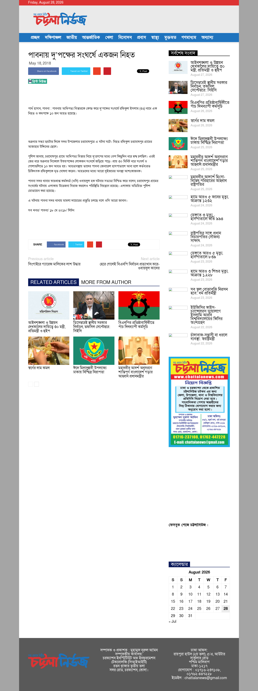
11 (199, 594)
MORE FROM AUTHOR (106, 282)
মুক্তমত (170, 37)
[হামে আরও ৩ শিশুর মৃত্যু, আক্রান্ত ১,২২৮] (178, 276)
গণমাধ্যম (189, 37)
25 (199, 608)
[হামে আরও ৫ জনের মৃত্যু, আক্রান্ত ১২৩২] (178, 201)
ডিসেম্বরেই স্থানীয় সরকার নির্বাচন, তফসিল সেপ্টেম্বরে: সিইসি (91, 327)
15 (173, 601)
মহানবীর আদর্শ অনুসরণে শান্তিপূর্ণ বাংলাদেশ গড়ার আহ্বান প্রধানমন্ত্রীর (135, 372)
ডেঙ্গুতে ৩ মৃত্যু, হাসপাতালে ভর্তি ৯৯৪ (207, 217)
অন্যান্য (207, 37)
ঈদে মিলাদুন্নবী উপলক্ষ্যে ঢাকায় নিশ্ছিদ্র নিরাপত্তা (90, 370)
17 (190, 601)
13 (218, 594)
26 (208, 608)
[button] (225, 37)
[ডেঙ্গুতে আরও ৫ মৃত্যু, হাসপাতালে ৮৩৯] (178, 258)
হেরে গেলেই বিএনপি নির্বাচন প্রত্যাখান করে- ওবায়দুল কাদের (130, 266)
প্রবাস (141, 37)
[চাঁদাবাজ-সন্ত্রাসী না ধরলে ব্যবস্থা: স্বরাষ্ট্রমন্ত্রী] (178, 340)
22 (173, 608)
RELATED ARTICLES (53, 282)
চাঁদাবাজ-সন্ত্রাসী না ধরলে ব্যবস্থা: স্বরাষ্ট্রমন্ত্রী (209, 337)
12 (208, 594)
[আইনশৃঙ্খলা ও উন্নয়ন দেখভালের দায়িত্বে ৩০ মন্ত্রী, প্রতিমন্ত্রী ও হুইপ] (48, 305)
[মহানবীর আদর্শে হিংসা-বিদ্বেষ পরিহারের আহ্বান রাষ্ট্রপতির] (178, 181)
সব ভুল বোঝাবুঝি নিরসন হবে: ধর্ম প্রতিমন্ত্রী (209, 291)
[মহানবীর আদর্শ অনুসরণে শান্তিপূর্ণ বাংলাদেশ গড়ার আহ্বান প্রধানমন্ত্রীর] (139, 351)
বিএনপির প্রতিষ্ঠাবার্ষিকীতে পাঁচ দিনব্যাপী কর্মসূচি (136, 324)
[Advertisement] (97, 96)
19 (208, 601)
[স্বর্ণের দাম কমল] (48, 351)
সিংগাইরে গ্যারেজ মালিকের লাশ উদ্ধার (54, 264)
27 (218, 608)
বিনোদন (125, 37)
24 (190, 608)
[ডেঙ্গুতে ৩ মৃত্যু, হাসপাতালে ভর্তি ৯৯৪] (178, 220)
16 (181, 601)
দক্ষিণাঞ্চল (53, 37)
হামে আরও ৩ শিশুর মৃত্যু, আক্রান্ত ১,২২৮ (209, 273)
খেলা (109, 37)
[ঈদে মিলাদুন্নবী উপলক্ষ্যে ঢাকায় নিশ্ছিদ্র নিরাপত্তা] (93, 351)
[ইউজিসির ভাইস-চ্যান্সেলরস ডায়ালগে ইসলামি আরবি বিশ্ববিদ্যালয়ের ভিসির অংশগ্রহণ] (178, 312)
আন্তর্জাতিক (91, 37)
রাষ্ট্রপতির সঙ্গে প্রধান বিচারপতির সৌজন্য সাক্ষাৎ (206, 237)
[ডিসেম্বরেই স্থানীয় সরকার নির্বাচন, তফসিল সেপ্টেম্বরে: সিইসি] (93, 305)
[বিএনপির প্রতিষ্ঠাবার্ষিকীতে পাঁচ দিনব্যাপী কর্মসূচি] (139, 305)
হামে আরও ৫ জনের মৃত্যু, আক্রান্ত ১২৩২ (210, 199)
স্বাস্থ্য (155, 37)
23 (181, 608)
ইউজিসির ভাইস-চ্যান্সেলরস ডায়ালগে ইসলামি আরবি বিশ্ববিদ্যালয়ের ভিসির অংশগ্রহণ (206, 315)
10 (190, 594)
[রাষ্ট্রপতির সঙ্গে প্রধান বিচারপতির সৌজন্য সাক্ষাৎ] (178, 238)
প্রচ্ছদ (35, 37)
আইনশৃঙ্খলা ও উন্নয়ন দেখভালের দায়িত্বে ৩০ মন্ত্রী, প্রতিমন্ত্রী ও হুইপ (46, 327)
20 (218, 601)
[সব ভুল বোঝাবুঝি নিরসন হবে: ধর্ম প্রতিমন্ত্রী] (178, 294)
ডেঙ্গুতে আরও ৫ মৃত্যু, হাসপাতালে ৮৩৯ (207, 255)
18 (199, 601)
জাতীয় (71, 37)
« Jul (172, 621)
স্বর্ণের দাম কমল (39, 368)
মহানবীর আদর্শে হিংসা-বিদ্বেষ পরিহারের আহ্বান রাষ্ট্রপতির (209, 180)
